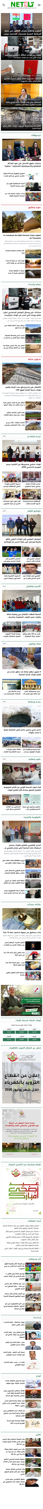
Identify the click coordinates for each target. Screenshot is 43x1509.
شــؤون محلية (34, 359)
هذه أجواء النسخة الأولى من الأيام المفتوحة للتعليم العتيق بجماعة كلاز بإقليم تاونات (22, 789)
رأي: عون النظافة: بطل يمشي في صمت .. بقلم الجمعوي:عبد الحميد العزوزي (15, 1286)
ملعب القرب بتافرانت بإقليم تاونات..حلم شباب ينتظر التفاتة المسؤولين (14, 415)
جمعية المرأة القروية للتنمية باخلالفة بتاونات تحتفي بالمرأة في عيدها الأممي (12, 637)
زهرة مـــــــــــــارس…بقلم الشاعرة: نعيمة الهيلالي (14, 1363)
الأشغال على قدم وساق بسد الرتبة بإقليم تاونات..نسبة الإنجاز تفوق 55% (23, 389)
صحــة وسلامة (34, 702)
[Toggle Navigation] (39, 5)
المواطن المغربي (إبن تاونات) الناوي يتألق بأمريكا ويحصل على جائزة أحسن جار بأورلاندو (22, 540)
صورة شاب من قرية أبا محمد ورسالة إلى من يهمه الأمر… (15, 261)
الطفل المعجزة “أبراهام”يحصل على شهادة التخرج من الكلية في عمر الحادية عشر (14, 945)
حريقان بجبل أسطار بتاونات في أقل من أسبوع (14, 326)
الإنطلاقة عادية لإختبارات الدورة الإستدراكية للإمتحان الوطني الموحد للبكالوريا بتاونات (31, 505)
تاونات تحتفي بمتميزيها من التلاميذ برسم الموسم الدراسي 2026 (23, 466)
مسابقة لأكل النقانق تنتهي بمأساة (15, 973)
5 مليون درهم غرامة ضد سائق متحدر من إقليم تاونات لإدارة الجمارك (24, 673)
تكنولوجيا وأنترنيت (32, 817)
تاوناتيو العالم (34, 511)
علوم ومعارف (34, 759)
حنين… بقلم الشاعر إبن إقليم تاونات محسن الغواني (15, 1343)
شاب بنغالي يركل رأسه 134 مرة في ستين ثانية (14, 953)
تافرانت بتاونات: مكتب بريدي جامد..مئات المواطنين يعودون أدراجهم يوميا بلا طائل (15, 425)
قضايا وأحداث (34, 284)
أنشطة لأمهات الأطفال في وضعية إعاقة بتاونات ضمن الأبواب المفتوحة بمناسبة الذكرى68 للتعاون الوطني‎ (24, 617)
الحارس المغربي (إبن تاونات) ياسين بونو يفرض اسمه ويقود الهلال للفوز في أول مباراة (11, 562)
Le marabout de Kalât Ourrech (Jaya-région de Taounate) (22, 237)
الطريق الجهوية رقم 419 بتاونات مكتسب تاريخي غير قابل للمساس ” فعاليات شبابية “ (13, 176)
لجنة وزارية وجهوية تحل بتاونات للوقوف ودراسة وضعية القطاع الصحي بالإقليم (31, 753)
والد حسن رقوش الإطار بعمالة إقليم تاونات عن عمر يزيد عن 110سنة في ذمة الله (14, 1451)
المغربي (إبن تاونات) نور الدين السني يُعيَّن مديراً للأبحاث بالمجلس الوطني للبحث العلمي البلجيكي (31, 579)
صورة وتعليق (34, 207)
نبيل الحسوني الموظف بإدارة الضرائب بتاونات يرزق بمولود (15, 1382)
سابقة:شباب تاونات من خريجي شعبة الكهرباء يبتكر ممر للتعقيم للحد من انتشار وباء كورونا (14, 883)
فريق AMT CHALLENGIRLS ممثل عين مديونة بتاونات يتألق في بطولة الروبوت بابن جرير (13, 863)
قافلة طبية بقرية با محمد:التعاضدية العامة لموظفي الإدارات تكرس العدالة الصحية (12, 753)
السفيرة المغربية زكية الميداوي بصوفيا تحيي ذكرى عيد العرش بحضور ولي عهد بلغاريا (12, 579)
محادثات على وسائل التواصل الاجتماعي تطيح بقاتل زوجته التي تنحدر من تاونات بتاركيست (22, 314)
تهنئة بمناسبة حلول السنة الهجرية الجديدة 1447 (16, 1422)
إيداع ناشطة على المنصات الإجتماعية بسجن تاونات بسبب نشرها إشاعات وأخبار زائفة (11, 695)
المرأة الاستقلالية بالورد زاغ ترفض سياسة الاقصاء (16, 184)
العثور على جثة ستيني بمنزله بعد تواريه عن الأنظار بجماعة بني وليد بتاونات (14, 348)
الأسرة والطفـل (33, 586)
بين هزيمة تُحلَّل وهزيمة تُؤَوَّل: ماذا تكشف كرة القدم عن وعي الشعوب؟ (14, 1266)
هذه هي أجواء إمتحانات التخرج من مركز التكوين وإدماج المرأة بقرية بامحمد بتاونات (12, 505)
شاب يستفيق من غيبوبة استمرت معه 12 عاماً (22, 932)
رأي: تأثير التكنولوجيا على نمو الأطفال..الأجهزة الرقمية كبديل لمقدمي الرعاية (14, 1306)
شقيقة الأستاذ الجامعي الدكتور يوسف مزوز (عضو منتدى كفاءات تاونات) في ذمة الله (14, 1462)
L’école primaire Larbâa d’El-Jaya (15, 251)
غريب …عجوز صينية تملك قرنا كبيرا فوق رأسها (15, 963)
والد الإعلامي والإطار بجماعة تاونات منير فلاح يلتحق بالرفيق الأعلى (14, 1471)
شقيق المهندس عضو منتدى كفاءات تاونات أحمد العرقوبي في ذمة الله (14, 1481)
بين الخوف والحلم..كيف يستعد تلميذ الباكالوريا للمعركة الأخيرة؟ (14, 1295)
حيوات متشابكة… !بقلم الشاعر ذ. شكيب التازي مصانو (14, 1323)
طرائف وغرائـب (34, 904)
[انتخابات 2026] (22, 1000)
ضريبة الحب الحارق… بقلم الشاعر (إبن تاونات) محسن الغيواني (14, 1353)
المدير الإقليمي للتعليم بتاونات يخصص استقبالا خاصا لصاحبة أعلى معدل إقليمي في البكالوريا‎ (22, 848)
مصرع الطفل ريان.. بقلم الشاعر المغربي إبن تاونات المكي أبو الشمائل (14, 1334)
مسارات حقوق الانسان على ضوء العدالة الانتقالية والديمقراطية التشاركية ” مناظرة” (22, 165)
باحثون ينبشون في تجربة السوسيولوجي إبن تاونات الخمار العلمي (31, 809)
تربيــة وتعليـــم (34, 436)
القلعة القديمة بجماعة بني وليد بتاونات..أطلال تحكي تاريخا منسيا (21, 1249)
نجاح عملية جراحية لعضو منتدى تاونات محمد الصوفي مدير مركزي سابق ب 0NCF (13, 1403)
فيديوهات (36, 135)
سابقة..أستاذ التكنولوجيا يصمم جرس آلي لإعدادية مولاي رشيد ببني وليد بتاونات (14, 893)
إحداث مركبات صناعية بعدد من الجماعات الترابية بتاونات (15, 194)
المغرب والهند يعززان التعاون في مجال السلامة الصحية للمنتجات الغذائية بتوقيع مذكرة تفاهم (21, 1227)
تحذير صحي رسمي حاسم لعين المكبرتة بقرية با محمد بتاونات (22, 731)
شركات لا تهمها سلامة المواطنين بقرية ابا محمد (16, 271)
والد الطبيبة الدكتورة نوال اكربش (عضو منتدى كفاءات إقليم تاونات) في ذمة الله (13, 1441)
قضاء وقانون (35, 644)
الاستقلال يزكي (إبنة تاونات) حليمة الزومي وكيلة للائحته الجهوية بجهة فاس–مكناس (23, 1244)
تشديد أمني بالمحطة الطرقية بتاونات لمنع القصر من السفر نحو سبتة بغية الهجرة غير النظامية (14, 337)
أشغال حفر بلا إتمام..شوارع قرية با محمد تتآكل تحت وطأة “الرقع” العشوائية (14, 405)
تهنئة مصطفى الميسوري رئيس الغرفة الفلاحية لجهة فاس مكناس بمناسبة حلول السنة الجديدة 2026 (14, 1394)
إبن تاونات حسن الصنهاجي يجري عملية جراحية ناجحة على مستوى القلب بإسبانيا (14, 1413)
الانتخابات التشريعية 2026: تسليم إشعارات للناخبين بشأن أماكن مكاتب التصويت (22, 1238)
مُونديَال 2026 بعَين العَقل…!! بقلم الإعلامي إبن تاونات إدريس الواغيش (14, 1276)
